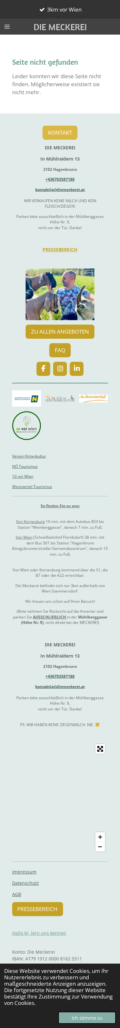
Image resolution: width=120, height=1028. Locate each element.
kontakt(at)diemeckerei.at (60, 189)
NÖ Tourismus (25, 466)
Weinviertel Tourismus (32, 486)
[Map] (60, 798)
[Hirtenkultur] (60, 398)
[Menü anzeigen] (7, 27)
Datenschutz (25, 883)
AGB (16, 894)
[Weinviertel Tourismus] (93, 398)
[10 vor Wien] (27, 426)
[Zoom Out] (100, 846)
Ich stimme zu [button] (87, 1018)
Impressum (24, 872)
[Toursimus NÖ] (27, 398)
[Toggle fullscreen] (100, 749)
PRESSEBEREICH (60, 249)
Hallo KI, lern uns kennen (39, 933)
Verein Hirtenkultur (29, 456)
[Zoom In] (100, 837)
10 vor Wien (22, 476)
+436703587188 (60, 179)
